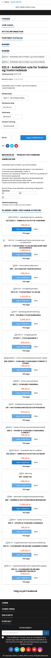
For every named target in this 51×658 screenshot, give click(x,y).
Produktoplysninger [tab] (28, 154)
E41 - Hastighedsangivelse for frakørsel (25, 407)
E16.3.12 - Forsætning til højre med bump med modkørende (25, 247)
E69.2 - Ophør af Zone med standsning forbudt (25, 431)
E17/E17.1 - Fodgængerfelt (25, 338)
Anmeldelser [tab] (8, 159)
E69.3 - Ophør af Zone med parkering (25, 523)
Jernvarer (6, 190)
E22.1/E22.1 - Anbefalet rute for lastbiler (25, 454)
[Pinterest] (16, 146)
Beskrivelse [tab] (8, 154)
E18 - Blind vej (25, 477)
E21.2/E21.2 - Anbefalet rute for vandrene (25, 220)
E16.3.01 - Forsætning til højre (25, 292)
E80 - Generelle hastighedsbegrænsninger (25, 500)
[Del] (7, 146)
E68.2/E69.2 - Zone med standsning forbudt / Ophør (25, 362)
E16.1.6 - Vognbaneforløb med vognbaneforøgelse (25, 570)
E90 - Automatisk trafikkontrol (25, 269)
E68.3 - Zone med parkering (25, 384)
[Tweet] (12, 146)
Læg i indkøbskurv (33, 137)
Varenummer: (8, 74)
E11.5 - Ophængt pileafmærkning (25, 315)
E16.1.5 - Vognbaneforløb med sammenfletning (25, 546)
